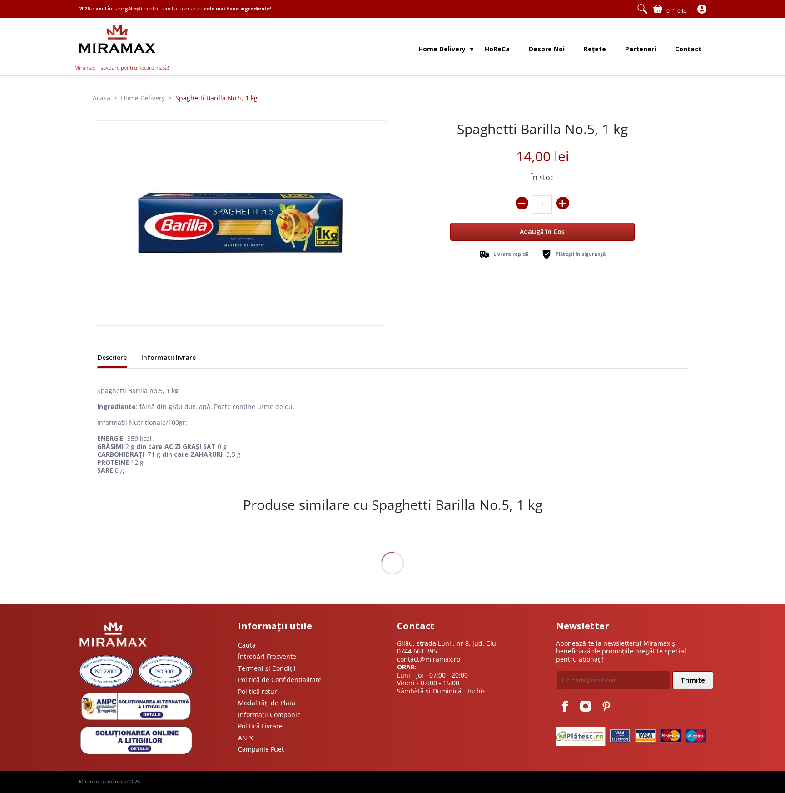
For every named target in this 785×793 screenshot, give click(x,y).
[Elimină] (522, 203)
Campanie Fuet (261, 749)
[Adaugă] (562, 203)
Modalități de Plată (266, 702)
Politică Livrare (260, 726)
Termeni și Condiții (267, 668)
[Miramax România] (117, 39)
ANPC (246, 737)
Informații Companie (269, 714)
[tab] (112, 359)
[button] (671, 9)
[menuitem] (642, 9)
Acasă (101, 98)
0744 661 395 (417, 651)
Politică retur (257, 691)
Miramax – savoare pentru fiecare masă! (122, 68)
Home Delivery (143, 98)
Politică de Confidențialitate (280, 679)
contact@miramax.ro (428, 659)
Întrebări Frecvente (267, 656)
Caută (247, 645)
